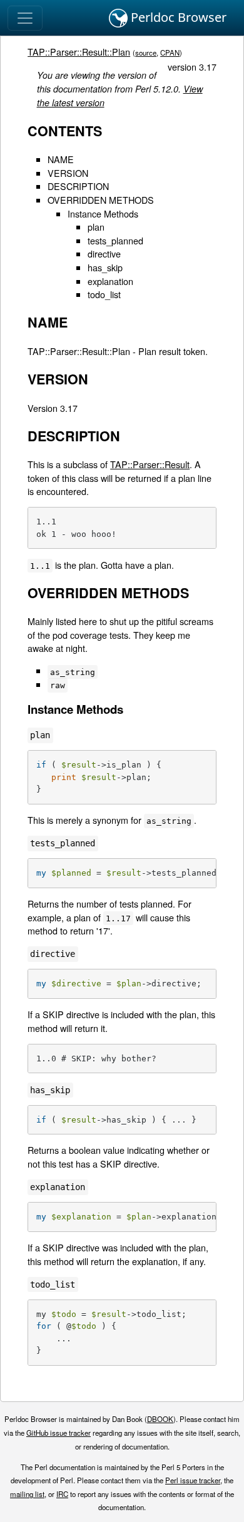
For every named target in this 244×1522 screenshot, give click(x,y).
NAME (61, 159)
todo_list (104, 294)
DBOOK (160, 1419)
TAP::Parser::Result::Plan (79, 51)
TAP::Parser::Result (150, 464)
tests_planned (115, 240)
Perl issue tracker (192, 1480)
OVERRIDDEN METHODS (101, 199)
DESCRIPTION (78, 186)
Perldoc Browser (177, 17)
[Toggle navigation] (25, 18)
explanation (110, 281)
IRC (62, 1494)
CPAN (170, 53)
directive (104, 253)
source (145, 53)
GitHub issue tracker (58, 1433)
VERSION (68, 172)
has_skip (105, 267)
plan (96, 226)
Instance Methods (103, 213)
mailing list (27, 1494)
